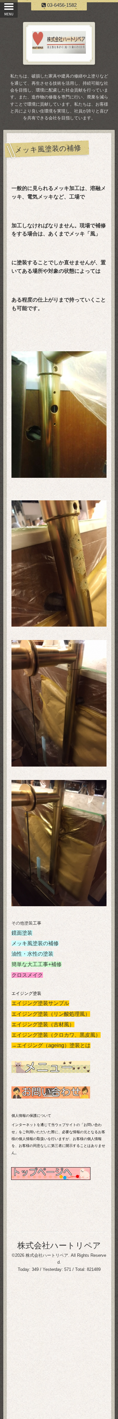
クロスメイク (27, 975)
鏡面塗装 (21, 933)
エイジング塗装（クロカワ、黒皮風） (56, 1035)
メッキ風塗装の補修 (35, 943)
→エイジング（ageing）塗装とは (50, 1045)
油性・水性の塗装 (32, 954)
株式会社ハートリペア (59, 1245)
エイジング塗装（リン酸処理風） (50, 1014)
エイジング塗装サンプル (40, 1003)
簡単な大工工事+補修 (36, 964)
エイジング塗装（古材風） (42, 1024)
